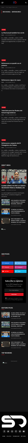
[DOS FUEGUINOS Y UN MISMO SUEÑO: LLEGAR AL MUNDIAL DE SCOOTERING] (5, 221)
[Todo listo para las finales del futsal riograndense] (14, 101)
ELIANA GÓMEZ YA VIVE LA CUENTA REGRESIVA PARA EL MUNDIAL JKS (18, 314)
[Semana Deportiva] (15, 2)
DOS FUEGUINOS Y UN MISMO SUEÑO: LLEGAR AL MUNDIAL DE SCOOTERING (18, 220)
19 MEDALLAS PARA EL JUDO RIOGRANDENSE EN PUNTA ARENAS (18, 211)
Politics (9, 436)
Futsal (3, 29)
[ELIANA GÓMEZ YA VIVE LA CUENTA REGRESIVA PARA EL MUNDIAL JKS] (14, 176)
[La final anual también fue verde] (14, 23)
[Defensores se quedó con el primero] (14, 54)
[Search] (26, 2)
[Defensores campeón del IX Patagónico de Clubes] (14, 134)
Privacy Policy (15, 299)
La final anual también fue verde (12, 33)
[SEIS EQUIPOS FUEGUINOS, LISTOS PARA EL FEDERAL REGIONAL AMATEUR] (5, 202)
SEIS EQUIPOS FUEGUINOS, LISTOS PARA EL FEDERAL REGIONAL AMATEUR (18, 202)
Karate (3, 182)
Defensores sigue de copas (11, 80)
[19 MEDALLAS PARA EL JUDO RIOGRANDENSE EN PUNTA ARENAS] (5, 211)
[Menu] (2, 2)
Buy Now (23, 436)
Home (3, 436)
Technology (16, 436)
